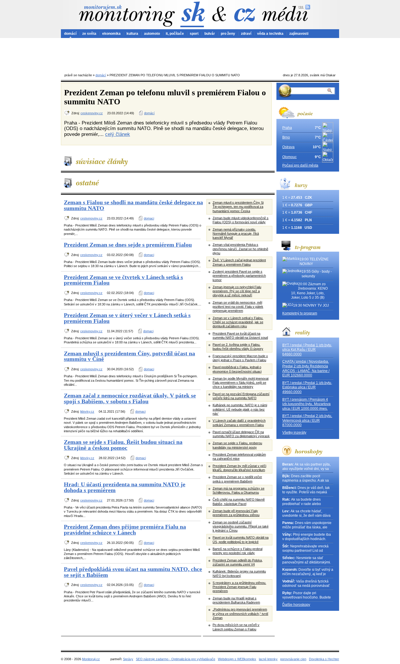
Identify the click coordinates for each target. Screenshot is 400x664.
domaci (149, 218)
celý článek (117, 134)
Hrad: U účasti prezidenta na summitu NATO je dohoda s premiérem (124, 487)
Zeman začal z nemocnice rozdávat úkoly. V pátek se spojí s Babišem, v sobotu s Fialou (130, 398)
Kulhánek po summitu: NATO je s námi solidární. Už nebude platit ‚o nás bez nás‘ (240, 409)
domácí (70, 34)
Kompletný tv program (299, 313)
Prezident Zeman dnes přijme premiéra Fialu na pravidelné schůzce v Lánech (125, 529)
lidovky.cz (87, 411)
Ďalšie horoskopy (296, 604)
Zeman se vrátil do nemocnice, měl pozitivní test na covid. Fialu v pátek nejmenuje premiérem (238, 307)
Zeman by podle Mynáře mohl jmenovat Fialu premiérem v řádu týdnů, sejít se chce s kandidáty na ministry (241, 383)
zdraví (246, 34)
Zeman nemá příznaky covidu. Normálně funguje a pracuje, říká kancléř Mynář (236, 234)
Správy (128, 659)
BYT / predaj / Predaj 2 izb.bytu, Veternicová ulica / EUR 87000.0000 (307, 420)
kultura (132, 34)
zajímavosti (298, 34)
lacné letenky (268, 659)
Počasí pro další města (300, 165)
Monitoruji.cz (91, 659)
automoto (152, 34)
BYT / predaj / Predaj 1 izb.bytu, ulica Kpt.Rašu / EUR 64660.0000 (307, 349)
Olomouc (289, 157)
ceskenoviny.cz (92, 113)
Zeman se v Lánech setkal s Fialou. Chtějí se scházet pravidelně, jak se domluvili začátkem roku (238, 322)
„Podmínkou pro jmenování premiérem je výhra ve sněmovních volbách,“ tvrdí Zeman (240, 614)
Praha (287, 127)
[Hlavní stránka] (127, 15)
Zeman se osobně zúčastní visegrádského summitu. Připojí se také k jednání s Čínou (241, 526)
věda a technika (270, 34)
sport (194, 34)
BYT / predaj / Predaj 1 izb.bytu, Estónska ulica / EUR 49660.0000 (307, 387)
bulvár (209, 34)
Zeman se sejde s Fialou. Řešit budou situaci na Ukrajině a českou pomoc (123, 445)
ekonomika (111, 34)
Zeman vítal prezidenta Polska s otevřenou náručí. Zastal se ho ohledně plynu (240, 249)
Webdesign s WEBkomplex (237, 659)
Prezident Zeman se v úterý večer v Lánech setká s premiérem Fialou (127, 318)
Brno (286, 137)
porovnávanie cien (293, 659)
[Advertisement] (200, 54)
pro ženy (228, 34)
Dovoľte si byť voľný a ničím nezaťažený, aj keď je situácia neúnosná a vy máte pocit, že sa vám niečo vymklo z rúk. (307, 572)
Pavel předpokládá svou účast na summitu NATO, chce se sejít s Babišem (133, 572)
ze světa (89, 34)
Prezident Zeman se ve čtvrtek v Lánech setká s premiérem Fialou (123, 280)
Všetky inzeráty (294, 432)
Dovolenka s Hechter (324, 659)
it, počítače (175, 34)
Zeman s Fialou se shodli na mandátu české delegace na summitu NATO (133, 205)
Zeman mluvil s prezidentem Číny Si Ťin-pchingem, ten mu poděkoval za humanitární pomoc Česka (238, 207)
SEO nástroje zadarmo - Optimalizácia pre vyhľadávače (175, 659)
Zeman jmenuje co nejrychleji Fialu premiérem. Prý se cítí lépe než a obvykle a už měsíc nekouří (237, 291)
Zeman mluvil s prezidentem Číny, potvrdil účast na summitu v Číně (129, 356)
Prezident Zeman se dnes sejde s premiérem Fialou (128, 244)
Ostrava (288, 147)
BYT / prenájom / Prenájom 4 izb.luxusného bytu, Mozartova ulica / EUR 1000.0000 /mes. (306, 404)
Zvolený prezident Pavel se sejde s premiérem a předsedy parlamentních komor (239, 276)
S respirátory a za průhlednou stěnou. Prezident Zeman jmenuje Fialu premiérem (239, 587)
